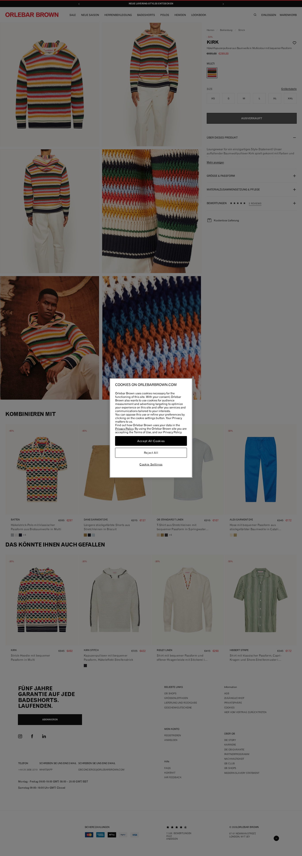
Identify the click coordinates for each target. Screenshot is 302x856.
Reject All (151, 453)
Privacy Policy (124, 428)
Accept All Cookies (151, 441)
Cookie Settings (151, 464)
